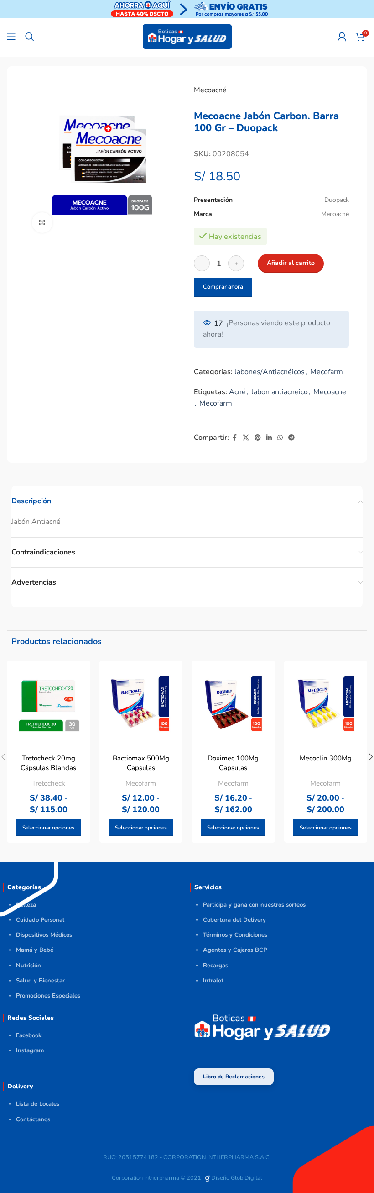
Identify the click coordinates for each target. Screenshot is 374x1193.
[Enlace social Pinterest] (258, 438)
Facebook (29, 1035)
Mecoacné (210, 90)
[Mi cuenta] (342, 36)
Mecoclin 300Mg (326, 758)
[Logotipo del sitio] (187, 36)
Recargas (215, 965)
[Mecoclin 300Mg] (326, 702)
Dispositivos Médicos (44, 935)
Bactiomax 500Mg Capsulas (141, 763)
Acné (237, 392)
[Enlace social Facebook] (234, 438)
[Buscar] (30, 36)
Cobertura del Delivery (234, 920)
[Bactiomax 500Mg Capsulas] (141, 702)
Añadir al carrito (291, 263)
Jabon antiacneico (279, 392)
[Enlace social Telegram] (291, 438)
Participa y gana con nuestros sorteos (254, 905)
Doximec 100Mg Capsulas (233, 763)
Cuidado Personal (40, 920)
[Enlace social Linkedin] (269, 438)
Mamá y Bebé (34, 950)
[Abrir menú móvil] (11, 36)
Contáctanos (33, 1119)
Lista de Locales (37, 1104)
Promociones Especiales (48, 996)
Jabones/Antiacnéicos (269, 372)
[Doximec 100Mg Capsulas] (233, 702)
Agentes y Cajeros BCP (235, 950)
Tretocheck (48, 783)
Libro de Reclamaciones (234, 1076)
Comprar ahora (223, 287)
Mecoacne (329, 392)
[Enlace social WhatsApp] (280, 438)
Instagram (30, 1050)
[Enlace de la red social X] (246, 438)
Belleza (26, 905)
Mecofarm (326, 372)
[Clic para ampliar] (42, 222)
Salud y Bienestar (40, 981)
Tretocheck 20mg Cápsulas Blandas (48, 763)
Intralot (213, 981)
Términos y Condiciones (235, 935)
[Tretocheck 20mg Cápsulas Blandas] (48, 702)
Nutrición (28, 965)
